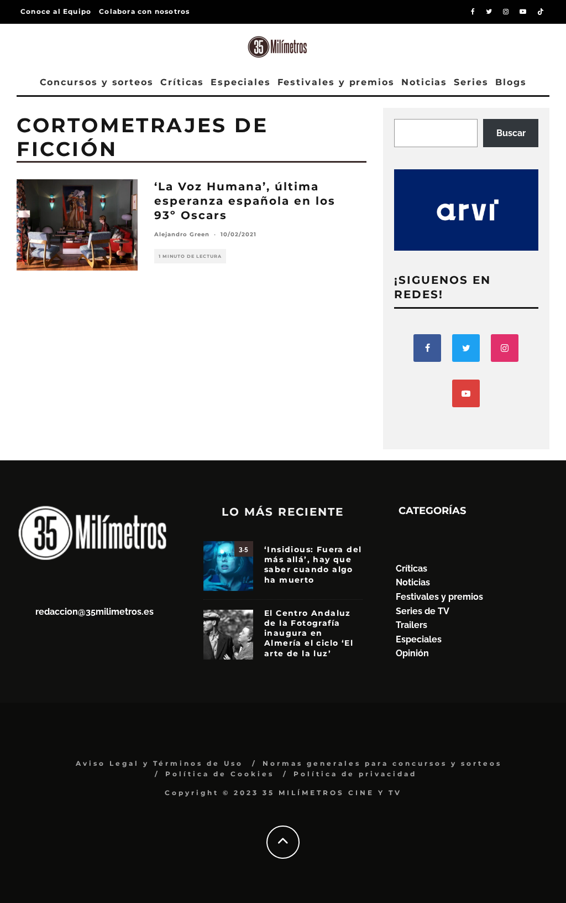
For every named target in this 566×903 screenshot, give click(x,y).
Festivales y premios (336, 82)
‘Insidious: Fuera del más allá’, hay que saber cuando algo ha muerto (312, 564)
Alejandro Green (181, 234)
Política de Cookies (219, 774)
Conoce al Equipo (55, 11)
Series (471, 82)
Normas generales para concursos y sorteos (382, 763)
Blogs (511, 82)
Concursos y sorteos (97, 82)
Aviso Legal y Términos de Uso (159, 763)
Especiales (240, 82)
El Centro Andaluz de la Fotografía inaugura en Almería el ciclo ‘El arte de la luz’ (308, 633)
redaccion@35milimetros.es (94, 611)
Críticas (182, 82)
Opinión (412, 653)
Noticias (424, 82)
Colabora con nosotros (144, 11)
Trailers (411, 625)
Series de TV (422, 611)
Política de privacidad (355, 774)
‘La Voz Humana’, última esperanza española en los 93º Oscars (245, 201)
